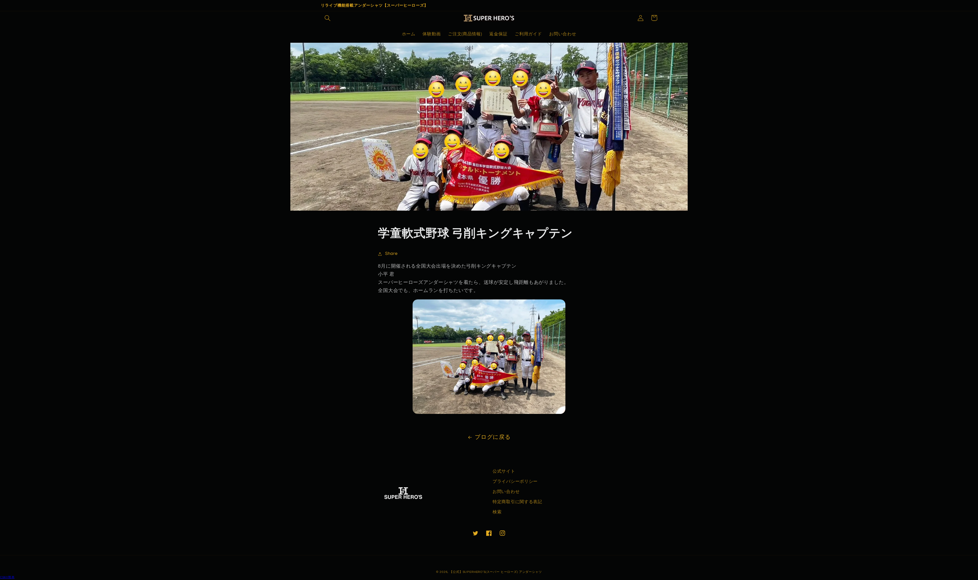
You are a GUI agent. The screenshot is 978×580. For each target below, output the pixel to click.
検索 (497, 512)
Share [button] (391, 253)
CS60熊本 (7, 577)
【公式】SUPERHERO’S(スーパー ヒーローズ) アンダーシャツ (496, 572)
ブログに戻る (493, 437)
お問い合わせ (506, 491)
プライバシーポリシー (515, 481)
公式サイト (504, 471)
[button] (327, 18)
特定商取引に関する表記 (517, 502)
